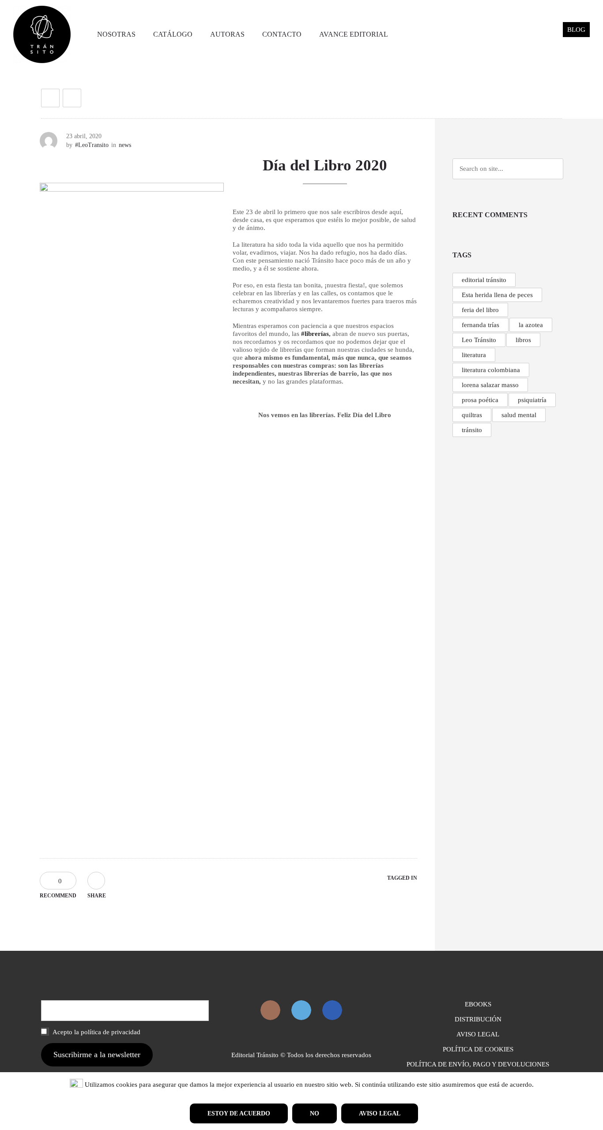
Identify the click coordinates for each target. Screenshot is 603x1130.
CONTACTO (282, 34)
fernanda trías (480, 324)
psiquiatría (532, 399)
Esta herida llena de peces (497, 294)
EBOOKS (478, 1004)
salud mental (518, 414)
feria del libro (480, 309)
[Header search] (545, 34)
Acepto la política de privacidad (95, 1032)
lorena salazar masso (490, 384)
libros (523, 339)
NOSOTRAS (116, 34)
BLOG (576, 29)
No (314, 1113)
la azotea (531, 324)
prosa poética (480, 399)
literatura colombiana (491, 369)
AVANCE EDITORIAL (353, 34)
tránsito (472, 429)
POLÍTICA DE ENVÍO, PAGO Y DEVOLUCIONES (478, 1064)
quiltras (472, 414)
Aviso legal (379, 1113)
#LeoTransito (92, 145)
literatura (474, 354)
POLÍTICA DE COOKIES (478, 1049)
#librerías (315, 333)
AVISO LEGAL (477, 1034)
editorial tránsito (484, 279)
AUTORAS (227, 34)
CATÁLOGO (172, 34)
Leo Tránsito (479, 339)
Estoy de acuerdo (238, 1113)
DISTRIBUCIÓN (478, 1019)
